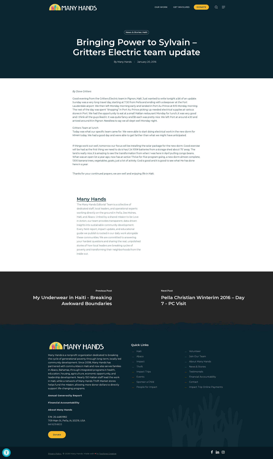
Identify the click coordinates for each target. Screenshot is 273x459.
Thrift (139, 366)
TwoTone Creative (107, 453)
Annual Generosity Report (65, 395)
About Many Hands (60, 409)
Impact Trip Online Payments (206, 387)
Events (140, 376)
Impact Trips (143, 371)
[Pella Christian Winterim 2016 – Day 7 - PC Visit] (204, 298)
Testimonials (196, 371)
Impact (140, 361)
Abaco (140, 356)
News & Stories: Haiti (136, 32)
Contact (193, 382)
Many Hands (124, 62)
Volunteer (195, 351)
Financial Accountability (63, 402)
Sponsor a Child (145, 382)
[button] (6, 452)
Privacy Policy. (55, 453)
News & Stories (197, 366)
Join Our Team (197, 356)
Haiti (138, 351)
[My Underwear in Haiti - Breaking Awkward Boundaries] (68, 298)
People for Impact (146, 387)
